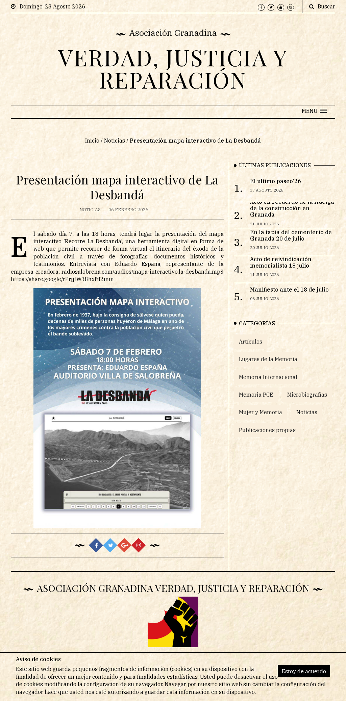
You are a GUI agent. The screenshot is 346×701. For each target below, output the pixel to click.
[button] (314, 110)
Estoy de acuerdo (304, 671)
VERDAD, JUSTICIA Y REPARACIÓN (173, 68)
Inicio (92, 140)
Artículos (250, 341)
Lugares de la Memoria (268, 359)
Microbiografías (307, 394)
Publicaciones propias (267, 430)
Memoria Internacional (268, 377)
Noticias (114, 140)
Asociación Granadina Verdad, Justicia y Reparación (173, 587)
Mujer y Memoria (260, 412)
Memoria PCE (256, 394)
